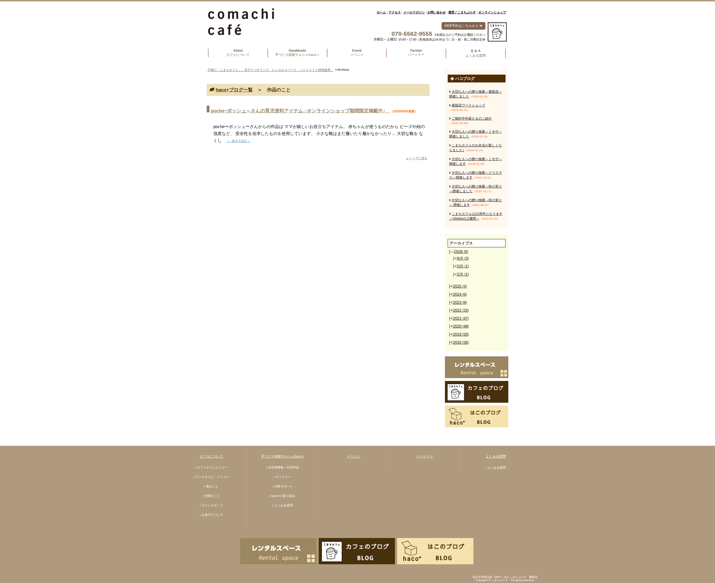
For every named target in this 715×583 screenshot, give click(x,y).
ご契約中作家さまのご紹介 (472, 118)
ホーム (381, 12)
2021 (461, 318)
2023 (460, 302)
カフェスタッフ (212, 505)
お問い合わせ (436, 12)
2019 (461, 334)
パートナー (424, 456)
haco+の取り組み (283, 495)
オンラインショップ (492, 12)
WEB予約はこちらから (462, 26)
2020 (461, 326)
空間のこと (212, 495)
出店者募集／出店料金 (283, 467)
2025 (460, 286)
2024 (460, 294)
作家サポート (283, 486)
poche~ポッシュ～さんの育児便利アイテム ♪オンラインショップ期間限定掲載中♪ (300, 110)
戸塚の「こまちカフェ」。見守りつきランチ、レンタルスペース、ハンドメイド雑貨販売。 (270, 70)
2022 (461, 310)
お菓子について (212, 514)
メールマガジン (414, 12)
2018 (461, 342)
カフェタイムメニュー (212, 467)
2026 (461, 252)
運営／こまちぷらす (462, 12)
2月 (463, 274)
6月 (463, 258)
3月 (463, 266)
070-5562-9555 (412, 33)
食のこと (212, 486)
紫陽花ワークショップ (468, 105)
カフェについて (211, 456)
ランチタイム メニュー (212, 476)
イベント (353, 456)
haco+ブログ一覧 (234, 90)
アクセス (395, 12)
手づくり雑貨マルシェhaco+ (282, 456)
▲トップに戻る (416, 158)
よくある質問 (283, 505)
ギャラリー (283, 476)
